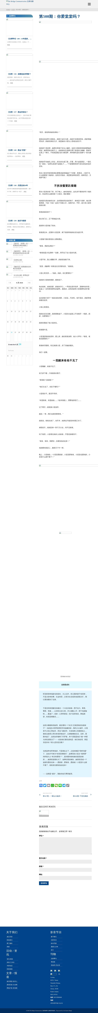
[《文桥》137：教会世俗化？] (19, 100)
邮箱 (41, 866)
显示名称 (43, 858)
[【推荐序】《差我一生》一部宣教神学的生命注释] (9, 253)
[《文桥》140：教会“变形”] (19, 138)
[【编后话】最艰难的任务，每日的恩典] (9, 269)
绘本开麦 (54, 943)
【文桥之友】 (18, 260)
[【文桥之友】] (9, 261)
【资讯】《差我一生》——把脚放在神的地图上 (23, 244)
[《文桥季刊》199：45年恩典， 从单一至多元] (19, 27)
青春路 (53, 962)
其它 (52, 950)
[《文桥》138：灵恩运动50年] (19, 174)
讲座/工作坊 (10, 962)
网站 (40, 874)
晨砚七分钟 (54, 946)
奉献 (8, 946)
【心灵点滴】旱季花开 (21, 275)
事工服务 (10, 943)
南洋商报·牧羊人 (12, 981)
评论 (41, 836)
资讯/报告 (10, 959)
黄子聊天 (54, 936)
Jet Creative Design (67, 1010)
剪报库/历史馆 (55, 965)
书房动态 (10, 965)
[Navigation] (89, 4)
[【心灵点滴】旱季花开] (9, 276)
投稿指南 (10, 969)
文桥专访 (54, 940)
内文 (8, 45)
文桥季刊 (54, 958)
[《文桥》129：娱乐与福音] (19, 209)
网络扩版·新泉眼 (12, 988)
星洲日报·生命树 (12, 984)
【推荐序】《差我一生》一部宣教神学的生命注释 (23, 252)
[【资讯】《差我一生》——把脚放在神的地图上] (9, 245)
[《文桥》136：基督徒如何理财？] (19, 62)
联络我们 (10, 940)
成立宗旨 (10, 936)
